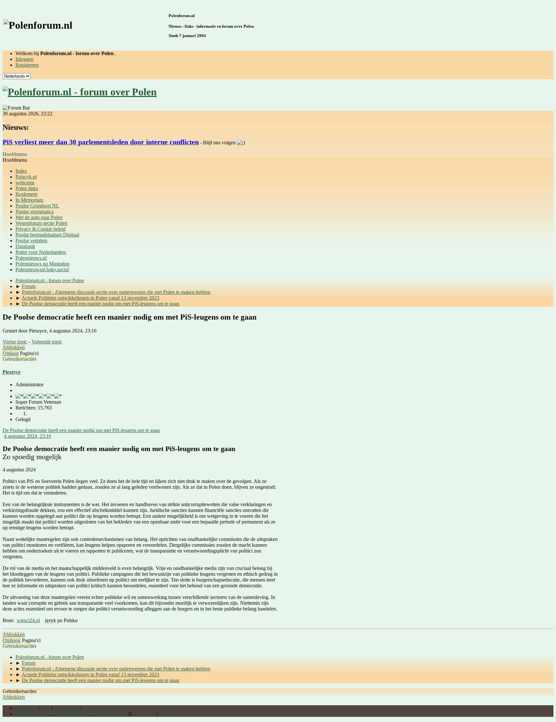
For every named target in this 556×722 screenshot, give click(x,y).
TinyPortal (26, 708)
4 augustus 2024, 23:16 (27, 436)
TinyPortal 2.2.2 (110, 714)
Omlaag (11, 353)
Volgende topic (47, 341)
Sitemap (167, 714)
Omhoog (12, 640)
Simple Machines (74, 714)
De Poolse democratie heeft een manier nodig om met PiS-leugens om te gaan (81, 430)
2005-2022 (145, 714)
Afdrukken (14, 347)
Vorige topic (15, 341)
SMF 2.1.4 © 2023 (34, 714)
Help (45, 708)
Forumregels (66, 708)
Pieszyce (12, 372)
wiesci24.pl (28, 620)
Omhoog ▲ (95, 708)
